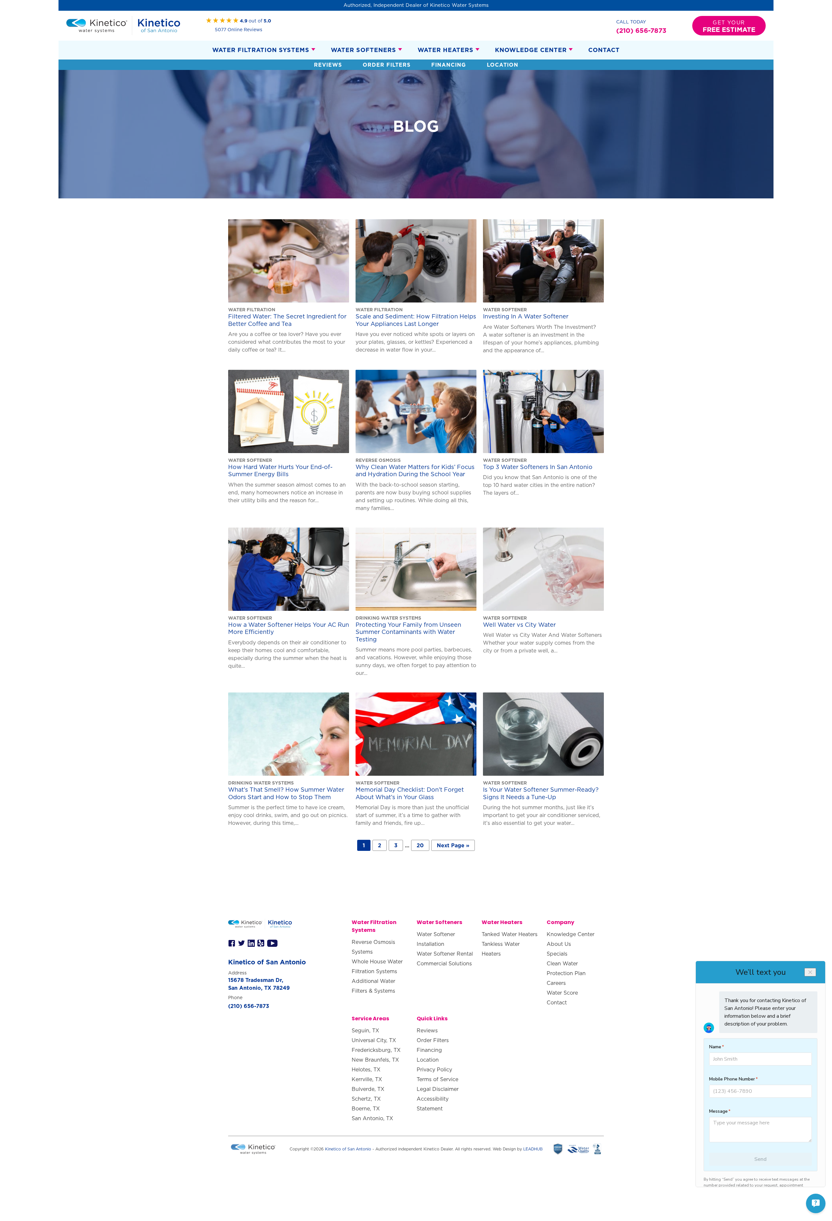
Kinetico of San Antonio (348, 1149)
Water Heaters (446, 50)
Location (502, 64)
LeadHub (533, 1149)
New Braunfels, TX (375, 1059)
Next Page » (453, 845)
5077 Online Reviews (238, 29)
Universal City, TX (374, 1040)
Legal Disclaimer (438, 1089)
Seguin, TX (365, 1030)
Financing (448, 64)
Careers (556, 982)
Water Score (562, 992)
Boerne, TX (366, 1108)
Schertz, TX (366, 1098)
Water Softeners (363, 50)
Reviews (328, 64)
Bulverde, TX (368, 1089)
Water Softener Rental (445, 953)
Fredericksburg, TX (376, 1049)
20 (420, 845)
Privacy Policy (434, 1069)
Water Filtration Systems (260, 50)
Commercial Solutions (444, 963)
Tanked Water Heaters (510, 934)
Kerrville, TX (367, 1079)
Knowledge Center (531, 50)
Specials (557, 953)
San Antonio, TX (372, 1118)
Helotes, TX (366, 1069)
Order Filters (386, 64)
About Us (559, 943)
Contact (604, 50)
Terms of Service (437, 1079)
